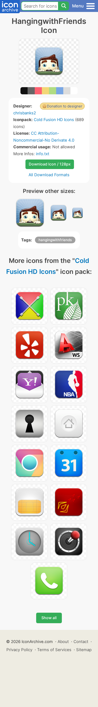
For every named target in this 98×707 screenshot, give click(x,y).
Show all (49, 617)
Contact (81, 641)
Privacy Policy (19, 649)
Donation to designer (64, 106)
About (63, 641)
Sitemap (84, 649)
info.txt (42, 153)
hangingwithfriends (55, 240)
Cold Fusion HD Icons (54, 119)
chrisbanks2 (24, 113)
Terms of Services (54, 649)
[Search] (63, 6)
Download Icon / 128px (50, 164)
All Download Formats (49, 174)
